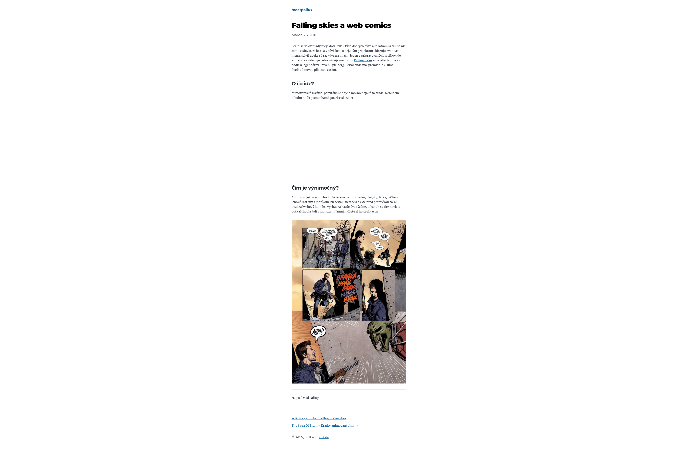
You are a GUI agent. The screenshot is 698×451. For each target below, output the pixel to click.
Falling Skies (363, 60)
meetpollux (302, 10)
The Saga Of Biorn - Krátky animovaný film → (325, 425)
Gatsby (324, 437)
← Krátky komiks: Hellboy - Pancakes (319, 418)
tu (376, 211)
